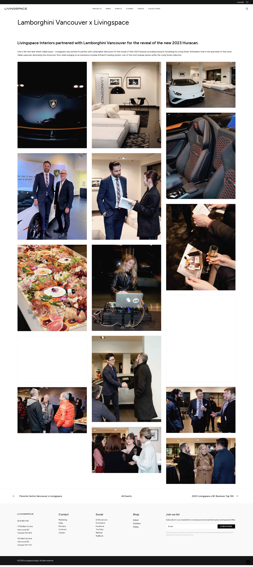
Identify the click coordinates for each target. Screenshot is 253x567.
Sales (61, 523)
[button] (247, 8)
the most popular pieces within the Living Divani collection (155, 55)
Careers (62, 533)
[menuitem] (241, 2)
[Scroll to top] (248, 562)
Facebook (100, 526)
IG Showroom (102, 520)
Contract (63, 529)
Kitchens (62, 526)
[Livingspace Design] (16, 9)
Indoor (136, 520)
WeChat (99, 533)
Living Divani (183, 51)
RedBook (99, 536)
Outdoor (137, 523)
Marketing (63, 520)
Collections (154, 9)
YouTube (99, 529)
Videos (141, 9)
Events (118, 9)
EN (247, 2)
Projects (97, 9)
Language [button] (240, 2)
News (108, 9)
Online (136, 527)
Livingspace (60, 51)
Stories (129, 9)
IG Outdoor (100, 523)
